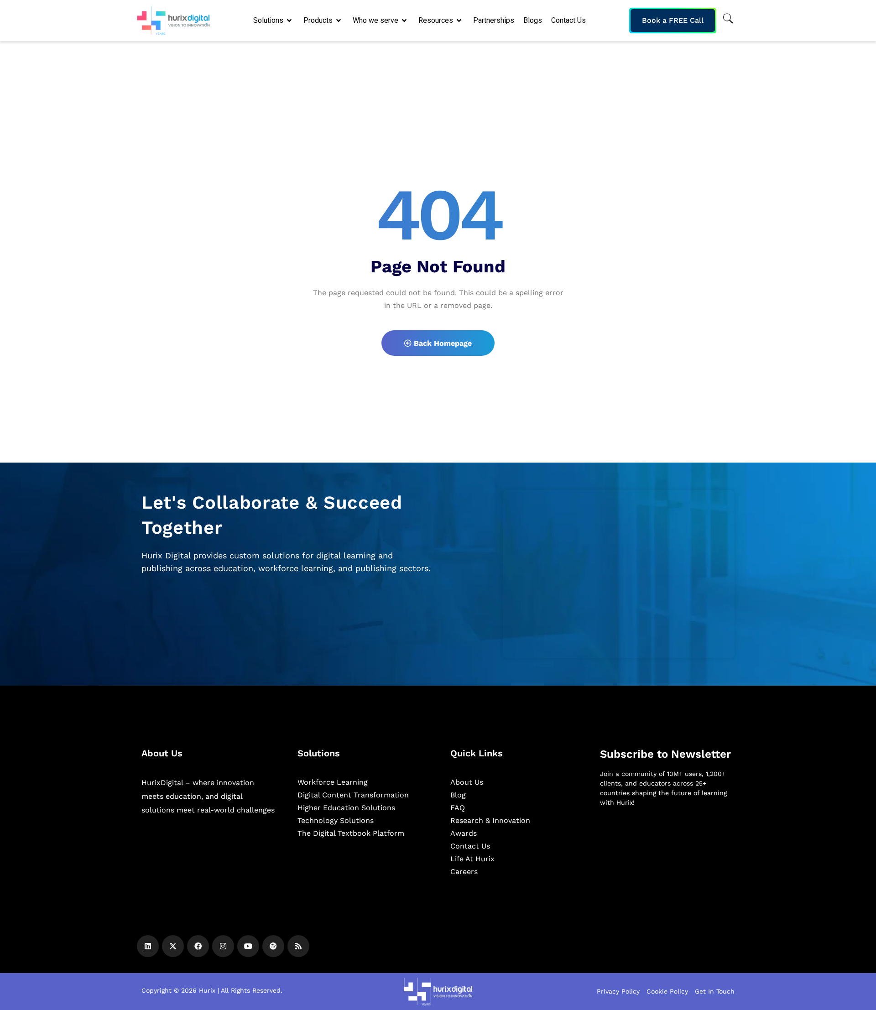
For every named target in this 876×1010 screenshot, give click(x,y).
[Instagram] (223, 946)
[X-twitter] (173, 946)
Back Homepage (442, 343)
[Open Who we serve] (405, 20)
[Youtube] (248, 946)
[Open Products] (339, 20)
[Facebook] (198, 946)
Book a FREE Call (673, 20)
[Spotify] (273, 946)
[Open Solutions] (290, 20)
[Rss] (298, 946)
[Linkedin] (148, 946)
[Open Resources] (459, 20)
